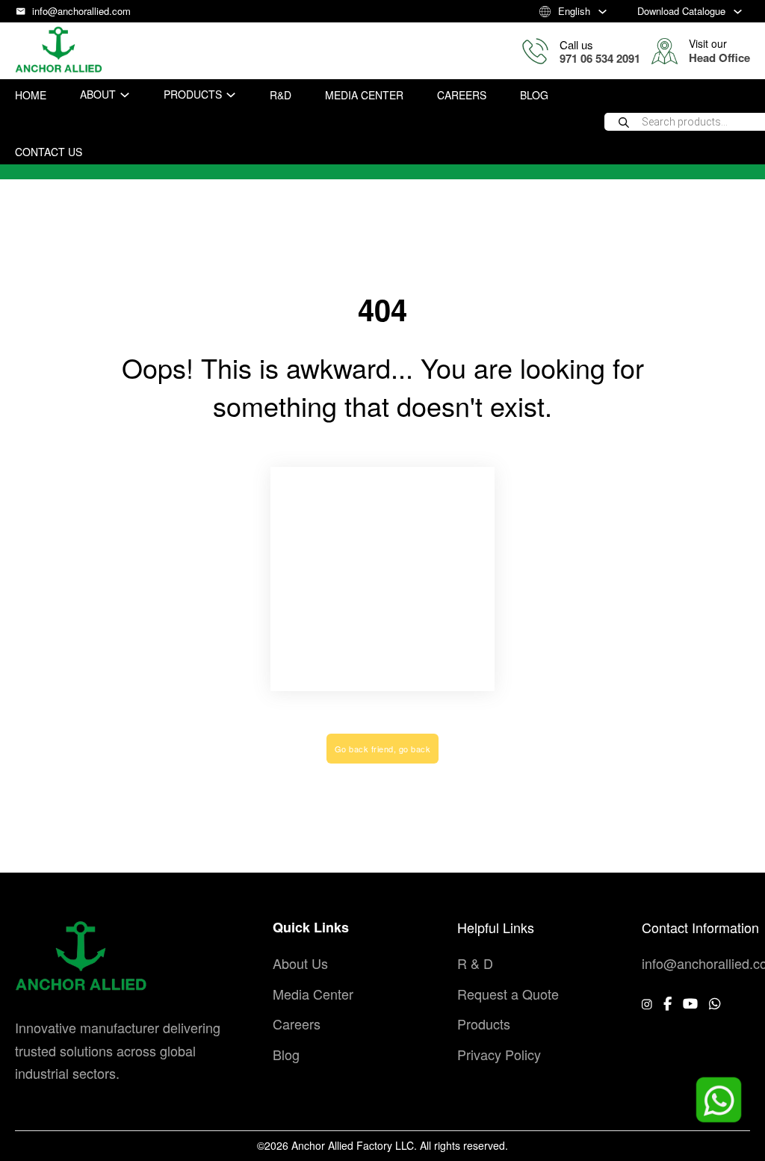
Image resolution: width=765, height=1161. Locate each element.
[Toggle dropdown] (602, 11)
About (98, 94)
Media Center (364, 94)
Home (30, 94)
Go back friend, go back (383, 749)
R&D (280, 94)
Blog (534, 94)
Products (193, 94)
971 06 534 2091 (600, 58)
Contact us (48, 151)
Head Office (719, 57)
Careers (461, 94)
